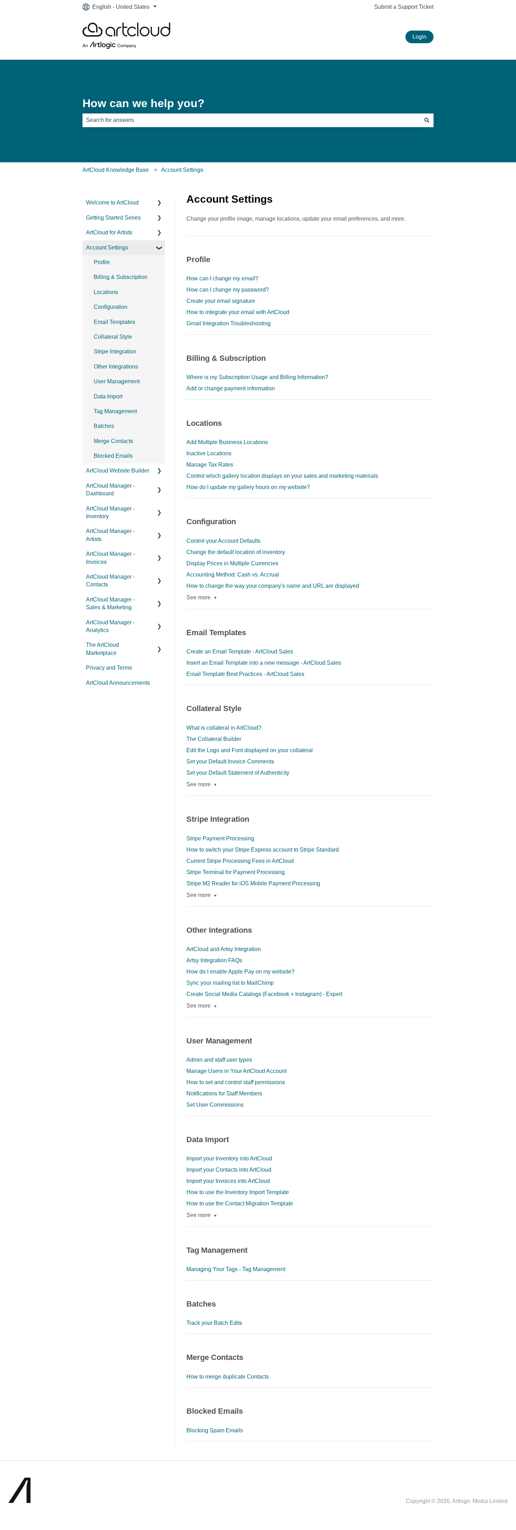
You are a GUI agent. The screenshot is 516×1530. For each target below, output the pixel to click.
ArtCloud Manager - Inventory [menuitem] (110, 512)
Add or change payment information (230, 388)
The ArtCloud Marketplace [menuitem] (102, 649)
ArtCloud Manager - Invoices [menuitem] (110, 558)
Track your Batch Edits (214, 1323)
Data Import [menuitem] (108, 396)
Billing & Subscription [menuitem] (120, 277)
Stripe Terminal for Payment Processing (235, 872)
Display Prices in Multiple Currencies (232, 563)
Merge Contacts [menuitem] (113, 441)
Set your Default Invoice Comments (230, 761)
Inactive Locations (208, 453)
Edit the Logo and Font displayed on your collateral (249, 750)
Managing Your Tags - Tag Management (235, 1269)
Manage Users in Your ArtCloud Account (236, 1071)
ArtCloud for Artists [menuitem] (109, 232)
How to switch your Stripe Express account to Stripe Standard (262, 850)
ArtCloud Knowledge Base (115, 170)
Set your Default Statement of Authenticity (237, 773)
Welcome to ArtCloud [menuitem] (112, 203)
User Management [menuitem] (117, 381)
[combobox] (251, 120)
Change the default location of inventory (235, 552)
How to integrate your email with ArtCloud (237, 312)
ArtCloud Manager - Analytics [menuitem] (110, 626)
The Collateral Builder (213, 739)
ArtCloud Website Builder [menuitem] (117, 471)
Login (419, 37)
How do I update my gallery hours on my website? (248, 487)
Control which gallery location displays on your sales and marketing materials (282, 476)
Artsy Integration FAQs (214, 960)
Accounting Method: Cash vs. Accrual (232, 575)
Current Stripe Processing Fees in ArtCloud (240, 861)
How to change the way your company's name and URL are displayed (272, 586)
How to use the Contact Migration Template (239, 1203)
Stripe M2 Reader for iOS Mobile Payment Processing (253, 883)
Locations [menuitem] (106, 292)
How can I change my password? (227, 290)
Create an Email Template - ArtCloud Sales (239, 652)
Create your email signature (220, 301)
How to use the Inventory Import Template (237, 1192)
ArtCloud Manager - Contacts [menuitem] (110, 580)
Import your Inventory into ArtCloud (229, 1158)
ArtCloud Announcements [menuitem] (118, 683)
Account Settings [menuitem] (107, 247)
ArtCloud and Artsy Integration (223, 949)
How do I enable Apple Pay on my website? (240, 972)
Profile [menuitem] (102, 262)
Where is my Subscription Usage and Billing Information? (257, 377)
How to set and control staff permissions (235, 1082)
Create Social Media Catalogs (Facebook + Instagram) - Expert (264, 994)
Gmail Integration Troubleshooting (228, 323)
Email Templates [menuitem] (114, 322)
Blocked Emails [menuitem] (113, 456)
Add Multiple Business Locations (227, 442)
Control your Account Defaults (223, 541)
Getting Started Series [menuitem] (113, 218)
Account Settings (182, 170)
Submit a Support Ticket (404, 7)
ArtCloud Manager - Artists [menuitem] (110, 535)
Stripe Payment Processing (220, 838)
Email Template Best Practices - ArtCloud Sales (245, 674)
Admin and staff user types (219, 1060)
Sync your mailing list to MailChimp (230, 983)
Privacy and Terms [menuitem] (109, 668)
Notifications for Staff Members (224, 1093)
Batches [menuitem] (104, 426)
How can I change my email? (222, 278)
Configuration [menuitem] (110, 307)
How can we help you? (143, 103)
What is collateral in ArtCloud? (224, 728)
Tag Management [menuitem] (115, 411)
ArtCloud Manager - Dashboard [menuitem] (110, 489)
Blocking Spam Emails (214, 1430)
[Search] (427, 120)
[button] (159, 203)
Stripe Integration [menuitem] (115, 351)
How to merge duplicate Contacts (227, 1377)
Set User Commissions (215, 1105)
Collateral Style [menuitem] (113, 337)
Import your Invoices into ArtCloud (228, 1181)
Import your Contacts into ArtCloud (228, 1170)
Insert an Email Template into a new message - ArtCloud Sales (263, 663)
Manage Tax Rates (209, 465)
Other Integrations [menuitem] (116, 367)
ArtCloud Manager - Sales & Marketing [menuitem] (110, 603)
